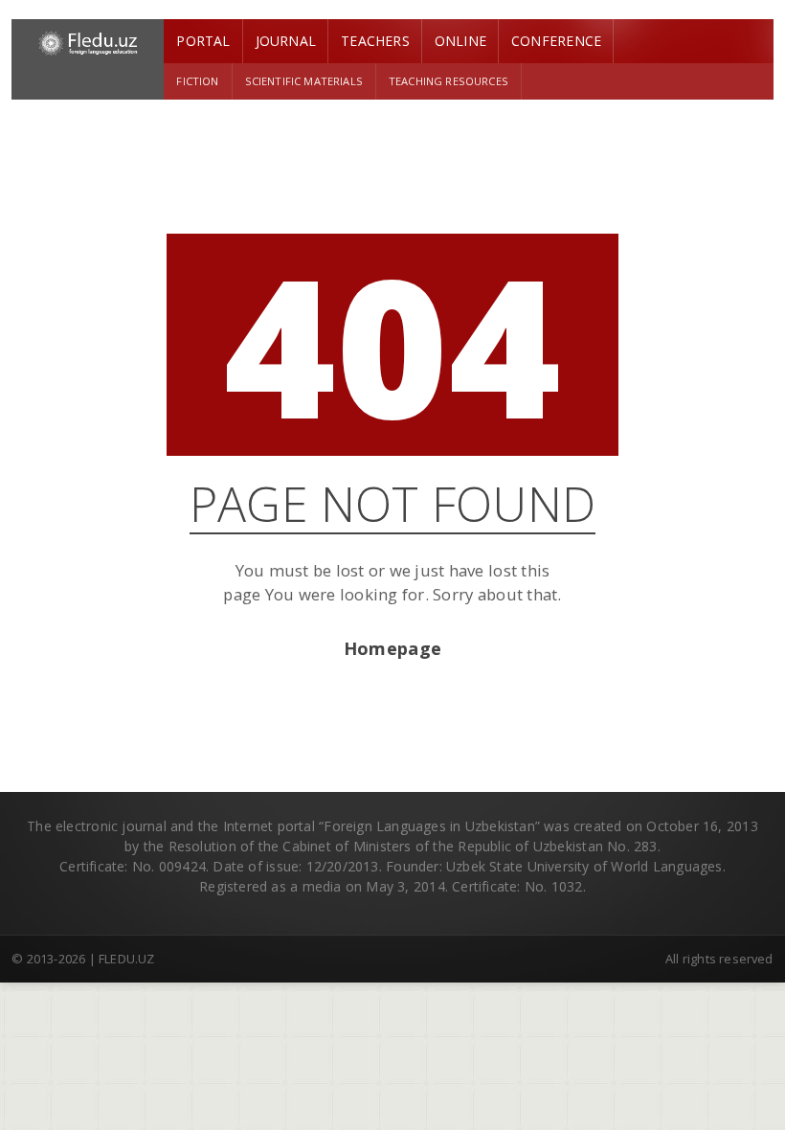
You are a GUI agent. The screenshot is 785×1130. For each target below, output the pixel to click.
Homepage (392, 648)
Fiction (197, 81)
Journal (286, 41)
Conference (556, 41)
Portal (203, 41)
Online (460, 41)
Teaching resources (448, 81)
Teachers (375, 41)
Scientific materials (304, 81)
